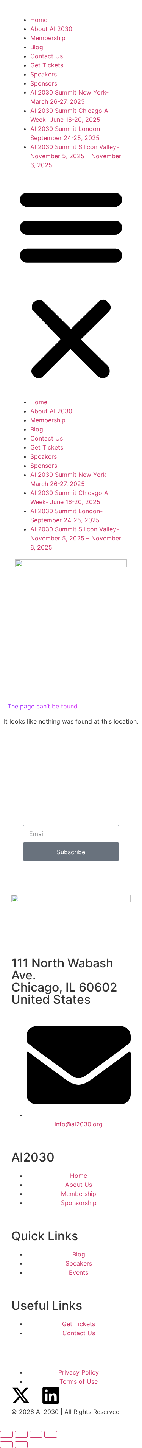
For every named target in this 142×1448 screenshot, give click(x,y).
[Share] (36, 1434)
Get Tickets (46, 65)
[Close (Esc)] (50, 1434)
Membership (48, 38)
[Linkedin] (50, 1395)
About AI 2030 (51, 29)
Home (38, 19)
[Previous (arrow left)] (6, 1444)
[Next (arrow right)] (21, 1444)
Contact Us (46, 56)
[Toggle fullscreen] (21, 1434)
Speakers (43, 74)
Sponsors (43, 83)
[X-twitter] (20, 1395)
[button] (71, 283)
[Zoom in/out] (6, 1434)
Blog (36, 47)
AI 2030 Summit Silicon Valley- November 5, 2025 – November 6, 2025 (75, 156)
